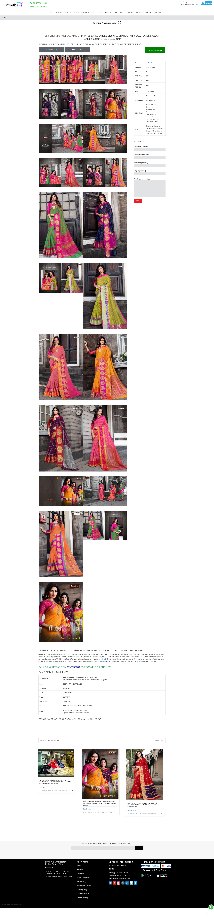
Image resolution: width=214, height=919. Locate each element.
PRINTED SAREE (89, 35)
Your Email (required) (141, 163)
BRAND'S (123, 35)
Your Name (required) (141, 146)
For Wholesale (156, 50)
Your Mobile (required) (141, 154)
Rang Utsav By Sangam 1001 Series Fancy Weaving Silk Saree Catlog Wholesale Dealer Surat (143, 804)
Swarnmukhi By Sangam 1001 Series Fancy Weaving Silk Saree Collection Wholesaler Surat (99, 803)
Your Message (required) (142, 179)
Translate (194, 4)
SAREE (102, 35)
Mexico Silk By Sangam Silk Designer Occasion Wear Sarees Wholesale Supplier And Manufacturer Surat (55, 781)
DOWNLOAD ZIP (52, 50)
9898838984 (73, 667)
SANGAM (116, 39)
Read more (42, 787)
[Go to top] (208, 914)
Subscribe (139, 848)
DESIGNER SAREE (102, 39)
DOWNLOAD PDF (78, 50)
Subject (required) (140, 171)
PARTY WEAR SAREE (139, 35)
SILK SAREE (112, 35)
